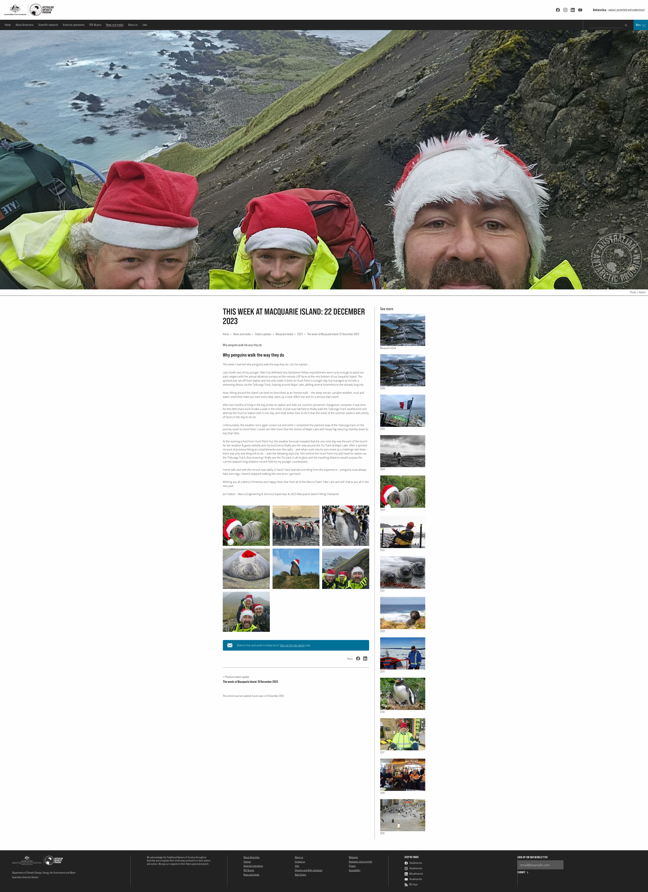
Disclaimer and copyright (360, 861)
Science (247, 861)
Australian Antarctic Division (25, 877)
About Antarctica (25, 25)
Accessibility (354, 870)
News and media (114, 25)
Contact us (300, 861)
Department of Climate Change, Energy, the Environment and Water (44, 872)
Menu (638, 25)
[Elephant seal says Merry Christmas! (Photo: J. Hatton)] (246, 526)
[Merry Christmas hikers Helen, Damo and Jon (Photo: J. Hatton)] (246, 612)
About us (133, 25)
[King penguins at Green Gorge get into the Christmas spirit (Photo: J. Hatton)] (296, 526)
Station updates (263, 334)
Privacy (352, 866)
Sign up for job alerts (292, 645)
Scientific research (48, 25)
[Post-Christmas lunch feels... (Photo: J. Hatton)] (246, 569)
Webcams (353, 857)
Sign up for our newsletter (532, 857)
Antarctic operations (74, 25)
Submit (521, 872)
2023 (300, 334)
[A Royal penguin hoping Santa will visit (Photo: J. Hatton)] (345, 526)
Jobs (144, 25)
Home (8, 25)
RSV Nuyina (95, 25)
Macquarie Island (284, 334)
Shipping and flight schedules (308, 870)
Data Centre (300, 874)
